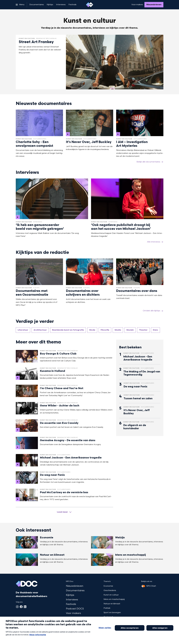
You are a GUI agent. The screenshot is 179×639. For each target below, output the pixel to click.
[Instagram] (17, 606)
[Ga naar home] (89, 4)
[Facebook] (21, 606)
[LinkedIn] (25, 606)
